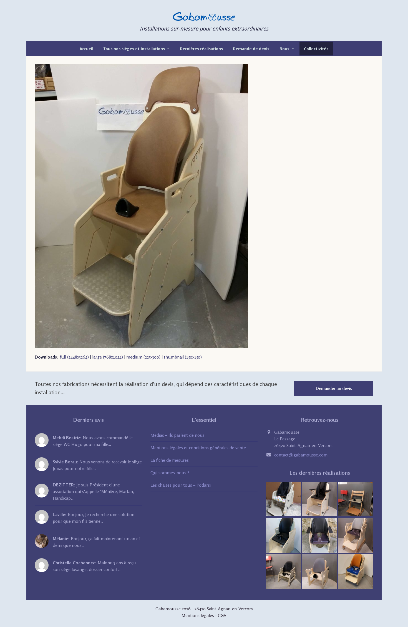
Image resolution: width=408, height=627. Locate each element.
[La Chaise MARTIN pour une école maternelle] (283, 571)
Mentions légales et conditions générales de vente (198, 447)
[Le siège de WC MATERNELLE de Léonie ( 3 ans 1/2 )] (355, 571)
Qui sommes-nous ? (169, 472)
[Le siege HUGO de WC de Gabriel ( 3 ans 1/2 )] (355, 534)
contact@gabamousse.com (301, 455)
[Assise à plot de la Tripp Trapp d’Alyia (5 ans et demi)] (355, 498)
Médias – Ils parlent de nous (177, 435)
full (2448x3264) (74, 357)
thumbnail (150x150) (183, 357)
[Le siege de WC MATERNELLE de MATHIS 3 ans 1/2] (319, 534)
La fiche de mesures (169, 460)
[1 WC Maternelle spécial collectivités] (283, 498)
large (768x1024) (107, 357)
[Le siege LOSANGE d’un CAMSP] (319, 571)
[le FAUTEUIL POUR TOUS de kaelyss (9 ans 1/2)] (283, 534)
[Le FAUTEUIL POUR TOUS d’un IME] (319, 498)
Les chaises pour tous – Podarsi (180, 485)
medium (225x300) (143, 357)
